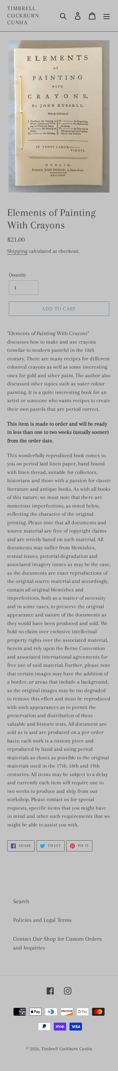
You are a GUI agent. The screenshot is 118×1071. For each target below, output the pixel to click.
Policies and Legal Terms (42, 920)
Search (21, 901)
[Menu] (106, 15)
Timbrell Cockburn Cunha (23, 15)
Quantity (17, 275)
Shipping (17, 251)
